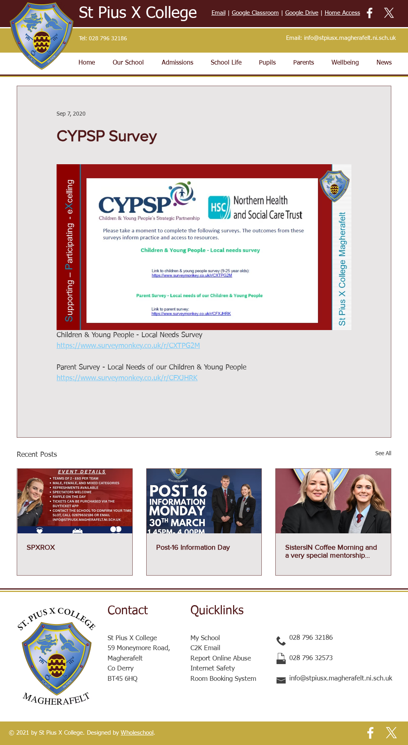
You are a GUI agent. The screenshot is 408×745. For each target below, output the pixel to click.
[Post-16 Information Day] (204, 501)
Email (219, 13)
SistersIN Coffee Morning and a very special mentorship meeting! (331, 551)
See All (383, 453)
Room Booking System (223, 679)
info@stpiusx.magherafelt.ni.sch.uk (350, 38)
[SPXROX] (74, 501)
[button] (128, 63)
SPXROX (41, 547)
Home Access (342, 13)
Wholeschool (137, 733)
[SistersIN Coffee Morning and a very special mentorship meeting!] (333, 501)
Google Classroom (255, 13)
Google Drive (301, 13)
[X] (389, 13)
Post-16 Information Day (193, 547)
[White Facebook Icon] (370, 13)
